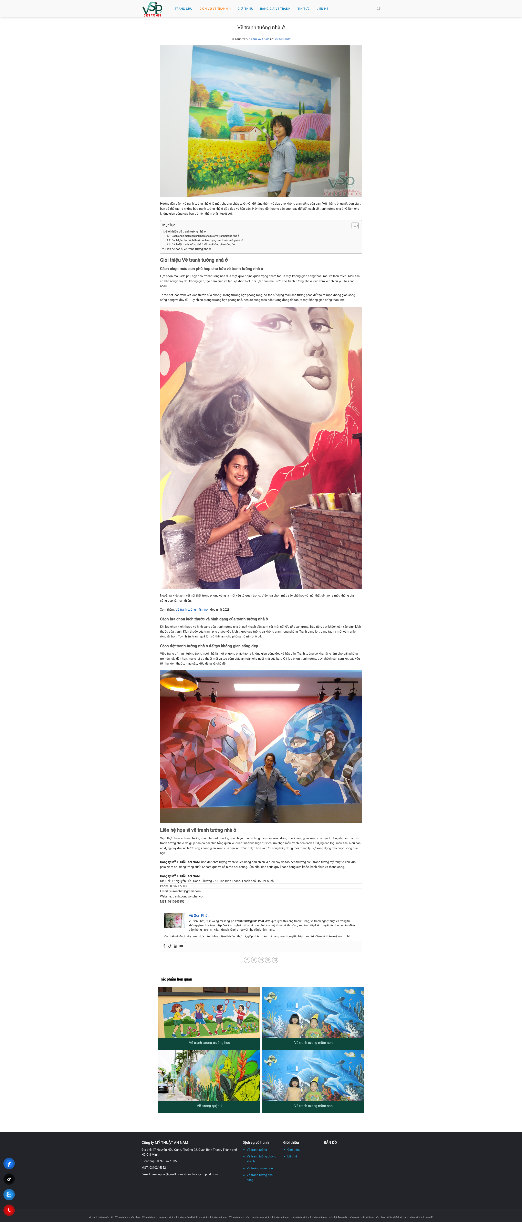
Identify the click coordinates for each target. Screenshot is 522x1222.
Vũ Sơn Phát (283, 39)
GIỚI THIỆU (245, 9)
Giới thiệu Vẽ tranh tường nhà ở (185, 231)
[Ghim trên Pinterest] (268, 960)
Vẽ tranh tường (257, 1150)
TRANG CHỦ (183, 9)
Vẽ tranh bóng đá (424, 1217)
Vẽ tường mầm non (260, 1168)
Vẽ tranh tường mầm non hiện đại (320, 1217)
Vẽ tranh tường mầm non (192, 609)
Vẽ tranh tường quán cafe (155, 1217)
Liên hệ (322, 9)
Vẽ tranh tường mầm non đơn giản (246, 1217)
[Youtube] (181, 946)
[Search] (378, 8)
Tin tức (303, 9)
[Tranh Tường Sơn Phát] (155, 8)
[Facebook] (164, 946)
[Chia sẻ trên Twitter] (254, 960)
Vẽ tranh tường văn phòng (128, 1217)
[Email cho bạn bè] (261, 960)
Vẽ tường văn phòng (376, 1217)
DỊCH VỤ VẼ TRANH (213, 9)
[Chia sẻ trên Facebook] (247, 960)
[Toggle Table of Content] (353, 225)
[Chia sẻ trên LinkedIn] (275, 960)
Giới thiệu (293, 1150)
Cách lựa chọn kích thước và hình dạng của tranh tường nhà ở (207, 240)
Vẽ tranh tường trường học (209, 1043)
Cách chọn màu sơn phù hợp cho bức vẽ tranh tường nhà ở (205, 235)
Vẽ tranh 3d (393, 1217)
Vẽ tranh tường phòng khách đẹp (185, 1217)
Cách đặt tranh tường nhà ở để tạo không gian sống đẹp (204, 244)
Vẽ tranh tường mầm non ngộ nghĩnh (283, 1217)
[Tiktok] (170, 946)
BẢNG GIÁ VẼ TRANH (275, 9)
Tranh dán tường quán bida (351, 1217)
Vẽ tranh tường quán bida (101, 1217)
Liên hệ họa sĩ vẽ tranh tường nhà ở (188, 249)
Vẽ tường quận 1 (209, 1106)
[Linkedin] (175, 946)
